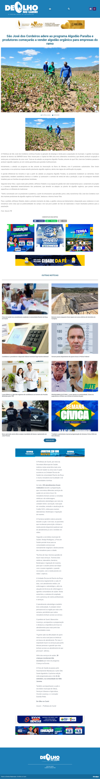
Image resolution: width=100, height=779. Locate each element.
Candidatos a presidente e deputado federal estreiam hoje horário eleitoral (25, 356)
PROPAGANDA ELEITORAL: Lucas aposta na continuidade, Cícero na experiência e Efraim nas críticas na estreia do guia (72, 395)
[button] (50, 8)
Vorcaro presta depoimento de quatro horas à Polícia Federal (70, 356)
